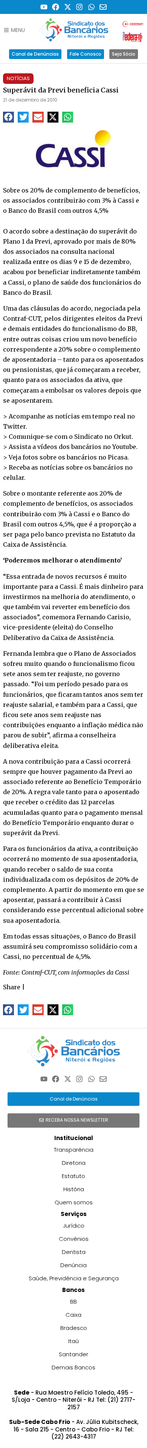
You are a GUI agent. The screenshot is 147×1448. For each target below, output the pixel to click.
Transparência (73, 1150)
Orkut (123, 436)
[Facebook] (56, 7)
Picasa (117, 457)
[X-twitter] (68, 7)
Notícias (18, 78)
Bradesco (73, 1328)
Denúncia (73, 1265)
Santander (73, 1354)
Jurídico (73, 1226)
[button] (8, 117)
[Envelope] (103, 7)
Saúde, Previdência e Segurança (74, 1278)
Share (11, 987)
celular (13, 477)
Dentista (74, 1252)
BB (73, 1301)
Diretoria (74, 1163)
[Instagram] (80, 7)
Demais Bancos (73, 1367)
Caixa (73, 1315)
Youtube (124, 446)
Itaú (73, 1341)
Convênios (74, 1239)
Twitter (14, 426)
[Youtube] (44, 7)
